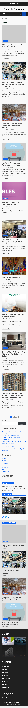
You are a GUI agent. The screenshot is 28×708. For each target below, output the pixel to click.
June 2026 (5, 462)
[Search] (20, 14)
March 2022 (5, 471)
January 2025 (6, 466)
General (5, 40)
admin (3, 49)
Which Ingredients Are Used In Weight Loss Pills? (14, 34)
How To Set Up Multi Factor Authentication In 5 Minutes (14, 152)
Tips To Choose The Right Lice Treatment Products (14, 303)
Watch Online (24, 14)
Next (16, 417)
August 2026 (5, 458)
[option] (14, 505)
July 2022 (4, 469)
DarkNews (10, 704)
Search (4, 421)
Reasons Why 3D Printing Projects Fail (14, 266)
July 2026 (4, 460)
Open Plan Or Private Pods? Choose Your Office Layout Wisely (14, 112)
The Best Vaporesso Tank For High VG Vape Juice (14, 191)
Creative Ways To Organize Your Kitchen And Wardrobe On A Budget (14, 341)
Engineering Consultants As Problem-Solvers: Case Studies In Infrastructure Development (14, 382)
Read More (6, 58)
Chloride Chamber (14, 9)
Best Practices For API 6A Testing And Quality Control (14, 229)
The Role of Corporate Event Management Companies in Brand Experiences (14, 71)
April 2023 (5, 467)
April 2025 (5, 464)
